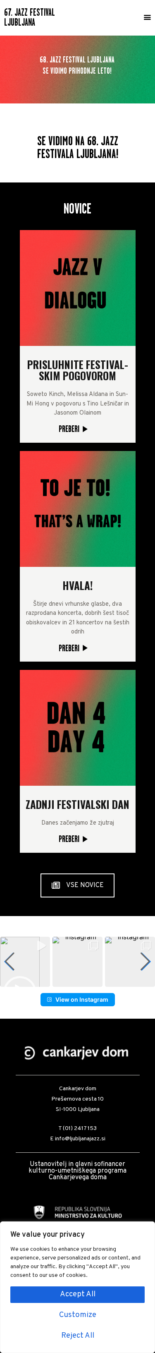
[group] (25, 962)
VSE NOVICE (85, 885)
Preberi (69, 428)
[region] (77, 1287)
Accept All (77, 1294)
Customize (77, 1315)
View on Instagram (81, 999)
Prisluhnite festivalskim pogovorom (77, 370)
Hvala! (77, 585)
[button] (64, 980)
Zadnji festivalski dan (77, 804)
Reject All (77, 1336)
